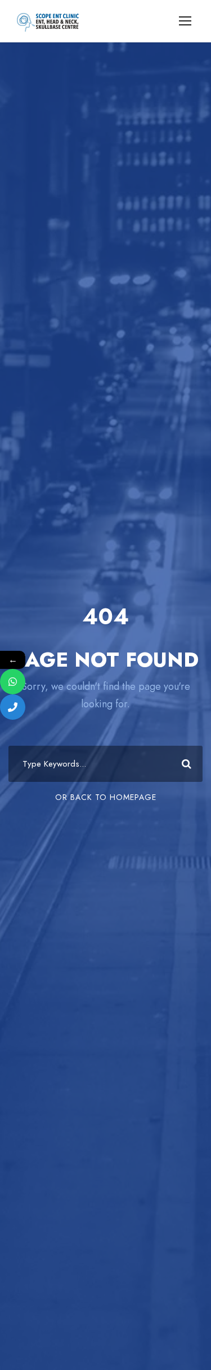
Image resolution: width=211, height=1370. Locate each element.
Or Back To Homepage (105, 797)
